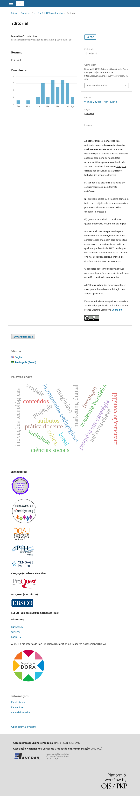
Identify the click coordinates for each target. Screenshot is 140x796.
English (19, 357)
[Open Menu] (11, 3)
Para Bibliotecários (20, 712)
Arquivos (25, 13)
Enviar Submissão (23, 336)
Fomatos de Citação (97, 85)
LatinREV (16, 637)
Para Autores (17, 707)
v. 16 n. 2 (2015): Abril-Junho (48, 13)
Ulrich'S (15, 631)
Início (14, 13)
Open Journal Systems (24, 726)
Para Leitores (18, 702)
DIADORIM (17, 626)
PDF (91, 37)
